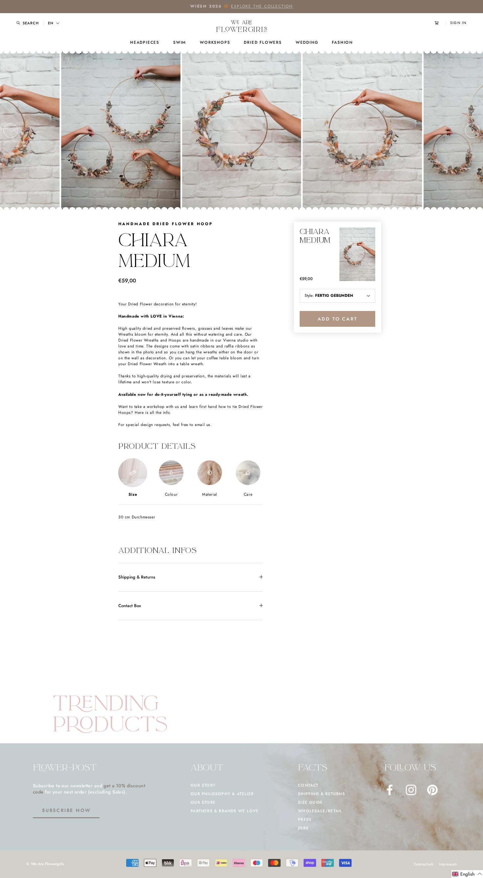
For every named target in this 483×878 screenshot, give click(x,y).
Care (248, 494)
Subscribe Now (66, 810)
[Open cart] (440, 23)
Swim (179, 42)
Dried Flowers (263, 42)
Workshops (215, 42)
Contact (308, 785)
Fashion (342, 42)
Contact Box (129, 605)
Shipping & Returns (136, 577)
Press (304, 819)
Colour (171, 494)
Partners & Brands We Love (225, 811)
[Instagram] (411, 790)
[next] (472, 130)
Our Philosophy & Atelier (222, 793)
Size (132, 494)
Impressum (448, 864)
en (51, 23)
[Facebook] (389, 790)
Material (209, 494)
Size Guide (310, 802)
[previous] (10, 130)
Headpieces (144, 42)
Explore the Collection (262, 6)
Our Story (203, 785)
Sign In (458, 22)
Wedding (307, 42)
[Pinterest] (432, 790)
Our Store (203, 802)
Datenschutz (424, 864)
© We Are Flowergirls (45, 864)
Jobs (303, 828)
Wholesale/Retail (320, 811)
